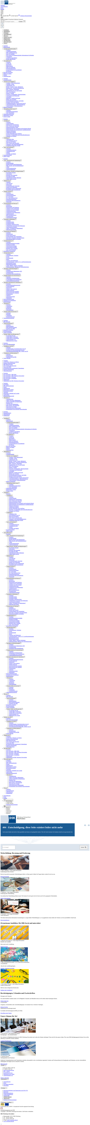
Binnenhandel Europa (11, 263)
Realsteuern (8, 308)
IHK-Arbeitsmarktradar (8, 385)
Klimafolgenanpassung (11, 199)
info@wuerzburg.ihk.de (8, 1070)
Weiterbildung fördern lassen (10, 108)
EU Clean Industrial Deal (11, 198)
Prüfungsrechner (7, 76)
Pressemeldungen (7, 413)
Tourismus (5, 392)
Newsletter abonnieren (8, 1084)
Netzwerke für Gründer (11, 406)
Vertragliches (9, 56)
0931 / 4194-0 (6, 1071)
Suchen (20, 21)
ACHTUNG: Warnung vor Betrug (11, 362)
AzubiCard (8, 63)
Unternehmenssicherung (8, 318)
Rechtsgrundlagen (7, 331)
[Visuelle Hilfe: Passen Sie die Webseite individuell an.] (2, 13)
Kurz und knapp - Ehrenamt (9, 377)
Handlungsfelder (10, 163)
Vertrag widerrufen (5, 1077)
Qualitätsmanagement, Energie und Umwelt (16, 103)
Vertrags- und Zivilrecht (11, 289)
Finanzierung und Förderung (12, 207)
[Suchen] (24, 21)
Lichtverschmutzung (10, 169)
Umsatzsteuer (9, 306)
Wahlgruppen (6, 379)
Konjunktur (6, 384)
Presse (5, 43)
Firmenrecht (9, 287)
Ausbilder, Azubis (10, 84)
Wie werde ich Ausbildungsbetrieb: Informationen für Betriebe (20, 55)
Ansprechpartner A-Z (11, 339)
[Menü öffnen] (2, 23)
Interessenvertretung (8, 323)
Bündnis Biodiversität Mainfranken (14, 164)
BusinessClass (9, 403)
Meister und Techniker (11, 99)
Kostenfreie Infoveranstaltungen (13, 189)
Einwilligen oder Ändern (6, 1013)
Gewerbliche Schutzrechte (9, 251)
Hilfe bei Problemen (10, 67)
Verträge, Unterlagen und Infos (7, 968)
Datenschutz (9, 184)
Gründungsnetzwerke (11, 211)
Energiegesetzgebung (11, 195)
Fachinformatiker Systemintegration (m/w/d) (16, 348)
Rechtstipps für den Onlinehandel (13, 188)
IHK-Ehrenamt (6, 321)
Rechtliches (8, 71)
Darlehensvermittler (10, 244)
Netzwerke (6, 397)
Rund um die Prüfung (11, 141)
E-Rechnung (9, 174)
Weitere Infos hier (4, 1001)
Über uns (6, 35)
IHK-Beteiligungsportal (11, 327)
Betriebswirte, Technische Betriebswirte (15, 88)
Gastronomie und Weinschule (12, 95)
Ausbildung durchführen (11, 57)
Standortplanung (7, 301)
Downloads (6, 1085)
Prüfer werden (6, 156)
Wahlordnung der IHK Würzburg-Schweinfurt (13, 380)
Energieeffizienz (9, 194)
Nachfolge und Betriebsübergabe (10, 268)
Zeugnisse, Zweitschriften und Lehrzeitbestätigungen (18, 135)
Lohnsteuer (8, 307)
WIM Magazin (6, 414)
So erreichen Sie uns (10, 335)
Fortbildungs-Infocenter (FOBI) (13, 145)
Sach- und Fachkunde (8, 147)
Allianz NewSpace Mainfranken (13, 400)
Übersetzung (6, 1098)
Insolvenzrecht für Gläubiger (12, 292)
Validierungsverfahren (11, 132)
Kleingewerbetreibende (8, 369)
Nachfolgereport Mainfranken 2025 (14, 271)
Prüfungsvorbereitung (11, 131)
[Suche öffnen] (3, 21)
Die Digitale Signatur (11, 172)
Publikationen (6, 415)
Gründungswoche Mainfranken (13, 212)
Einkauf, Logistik (10, 93)
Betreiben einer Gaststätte (12, 248)
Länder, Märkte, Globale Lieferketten (14, 265)
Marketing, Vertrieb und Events (13, 98)
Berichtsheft (9, 64)
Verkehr (8, 152)
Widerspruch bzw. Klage (11, 340)
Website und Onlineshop (11, 187)
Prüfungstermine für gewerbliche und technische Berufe (18, 128)
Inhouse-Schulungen (8, 107)
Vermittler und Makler (11, 153)
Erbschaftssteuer (9, 310)
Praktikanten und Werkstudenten (11, 353)
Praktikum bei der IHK (11, 357)
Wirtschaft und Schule (11, 229)
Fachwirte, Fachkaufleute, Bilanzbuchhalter (16, 94)
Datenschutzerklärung (8, 1093)
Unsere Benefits (6, 358)
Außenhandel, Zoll (10, 85)
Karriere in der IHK (7, 37)
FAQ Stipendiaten (10, 112)
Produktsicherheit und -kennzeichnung (12, 275)
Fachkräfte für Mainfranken (9, 219)
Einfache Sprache (7, 1097)
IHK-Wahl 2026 (7, 40)
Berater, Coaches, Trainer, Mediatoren (14, 86)
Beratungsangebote (5, 876)
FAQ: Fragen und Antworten (12, 126)
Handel (5, 387)
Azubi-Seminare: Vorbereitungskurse (14, 106)
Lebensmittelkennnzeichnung (12, 280)
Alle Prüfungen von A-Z (11, 140)
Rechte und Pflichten (10, 59)
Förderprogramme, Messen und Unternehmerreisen (17, 267)
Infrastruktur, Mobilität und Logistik (11, 393)
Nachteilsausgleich (7, 155)
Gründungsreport (10, 213)
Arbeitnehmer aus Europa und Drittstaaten (15, 225)
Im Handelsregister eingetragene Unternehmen (13, 368)
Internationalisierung (8, 252)
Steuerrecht (6, 303)
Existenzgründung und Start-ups (10, 203)
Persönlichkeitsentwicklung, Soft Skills (14, 100)
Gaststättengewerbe (10, 151)
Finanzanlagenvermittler (11, 247)
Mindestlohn (9, 297)
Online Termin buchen (11, 179)
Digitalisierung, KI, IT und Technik (14, 90)
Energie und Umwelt (10, 235)
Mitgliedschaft (7, 38)
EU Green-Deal (9, 196)
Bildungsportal (6, 47)
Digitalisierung (7, 180)
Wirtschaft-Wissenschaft (8, 396)
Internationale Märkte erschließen (13, 239)
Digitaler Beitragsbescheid (9, 363)
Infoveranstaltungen (5, 920)
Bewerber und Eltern (8, 72)
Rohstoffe (8, 314)
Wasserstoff (8, 201)
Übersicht (8, 347)
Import (7, 259)
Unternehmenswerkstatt (11, 217)
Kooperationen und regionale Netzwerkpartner (16, 409)
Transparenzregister (10, 296)
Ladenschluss (6, 394)
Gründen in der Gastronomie (12, 208)
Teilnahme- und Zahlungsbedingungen (14, 144)
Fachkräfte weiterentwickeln (12, 224)
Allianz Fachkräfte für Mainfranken (14, 401)
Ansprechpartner (10, 123)
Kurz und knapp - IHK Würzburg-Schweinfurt (13, 375)
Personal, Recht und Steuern (12, 102)
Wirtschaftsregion (7, 41)
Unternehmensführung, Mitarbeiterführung (15, 104)
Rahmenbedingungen (11, 68)
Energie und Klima (8, 191)
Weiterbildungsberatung (8, 114)
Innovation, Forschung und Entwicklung (15, 237)
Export (7, 256)
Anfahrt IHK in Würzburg (12, 337)
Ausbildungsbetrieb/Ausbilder (10, 48)
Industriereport (6, 388)
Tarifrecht (8, 295)
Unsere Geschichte (7, 332)
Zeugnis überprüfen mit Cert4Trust (14, 133)
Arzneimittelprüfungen (11, 150)
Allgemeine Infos (10, 139)
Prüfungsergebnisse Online (12, 127)
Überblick (5, 45)
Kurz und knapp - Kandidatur (10, 378)
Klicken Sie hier (4, 946)
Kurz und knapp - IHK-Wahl (9, 374)
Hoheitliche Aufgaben (8, 330)
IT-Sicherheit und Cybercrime (12, 186)
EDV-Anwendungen (10, 92)
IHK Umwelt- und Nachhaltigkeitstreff (14, 165)
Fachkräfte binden (10, 223)
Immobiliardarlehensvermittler (12, 243)
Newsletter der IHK (10, 176)
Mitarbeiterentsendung (11, 264)
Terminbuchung (9, 216)
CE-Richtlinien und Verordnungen (13, 279)
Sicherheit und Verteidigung (9, 300)
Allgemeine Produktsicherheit (12, 278)
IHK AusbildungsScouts (11, 52)
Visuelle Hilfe (6, 1095)
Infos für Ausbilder (10, 54)
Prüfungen (6, 33)
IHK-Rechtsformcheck (11, 215)
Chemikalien (9, 315)
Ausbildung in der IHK (8, 346)
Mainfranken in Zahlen (8, 389)
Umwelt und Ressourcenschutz (10, 311)
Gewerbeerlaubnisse (8, 240)
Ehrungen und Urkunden (11, 175)
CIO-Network (9, 183)
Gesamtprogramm (7, 80)
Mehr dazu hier (4, 1063)
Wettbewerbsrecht (10, 290)
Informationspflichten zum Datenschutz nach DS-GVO (15, 1090)
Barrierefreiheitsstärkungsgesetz (13, 285)
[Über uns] (2, 1109)
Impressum (5, 1091)
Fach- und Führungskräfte (9, 344)
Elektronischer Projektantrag (12, 124)
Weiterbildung (6, 31)
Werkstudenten (9, 355)
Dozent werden (6, 116)
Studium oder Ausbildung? (6, 990)
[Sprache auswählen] (2, 17)
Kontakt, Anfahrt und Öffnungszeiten (11, 334)
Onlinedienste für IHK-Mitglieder (13, 177)
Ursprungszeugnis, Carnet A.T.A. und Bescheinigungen (18, 261)
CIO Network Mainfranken (12, 404)
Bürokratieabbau (10, 326)
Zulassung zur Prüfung (11, 136)
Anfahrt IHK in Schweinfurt (12, 338)
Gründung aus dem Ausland (12, 210)
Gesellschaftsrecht (10, 286)
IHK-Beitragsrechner (8, 364)
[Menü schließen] (2, 26)
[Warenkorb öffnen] (2, 11)
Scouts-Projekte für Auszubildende (14, 69)
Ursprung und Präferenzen (12, 260)
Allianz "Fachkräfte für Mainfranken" (14, 228)
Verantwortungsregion (11, 168)
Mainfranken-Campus (8, 115)
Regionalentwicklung (8, 391)
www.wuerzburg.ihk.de (8, 1121)
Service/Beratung (7, 34)
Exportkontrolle (9, 258)
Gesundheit (8, 97)
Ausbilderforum (9, 399)
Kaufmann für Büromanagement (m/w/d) (15, 350)
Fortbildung (6, 137)
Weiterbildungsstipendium (12, 111)
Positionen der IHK (10, 328)
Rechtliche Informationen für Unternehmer (12, 282)
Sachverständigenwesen (8, 299)
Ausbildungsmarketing (11, 51)
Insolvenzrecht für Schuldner (12, 291)
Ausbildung (6, 30)
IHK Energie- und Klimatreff (12, 405)
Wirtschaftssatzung (7, 370)
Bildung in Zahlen (7, 73)
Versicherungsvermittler (11, 246)
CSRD (7, 167)
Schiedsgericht (9, 294)
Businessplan (9, 206)
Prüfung (5, 75)
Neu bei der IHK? (7, 367)
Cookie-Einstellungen (8, 1094)
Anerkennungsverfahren (11, 227)
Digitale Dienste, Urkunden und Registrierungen (13, 171)
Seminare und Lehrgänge (9, 81)
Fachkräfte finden (10, 222)
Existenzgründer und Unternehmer (14, 236)
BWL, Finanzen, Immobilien (12, 89)
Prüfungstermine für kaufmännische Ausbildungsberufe (18, 129)
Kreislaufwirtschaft (10, 316)
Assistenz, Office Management (13, 83)
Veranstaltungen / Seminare (12, 255)
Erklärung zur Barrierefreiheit (9, 1099)
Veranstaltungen (6, 1081)
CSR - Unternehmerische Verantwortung (12, 160)
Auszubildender (7, 60)
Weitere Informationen (5, 898)
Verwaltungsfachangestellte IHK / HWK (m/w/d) (17, 351)
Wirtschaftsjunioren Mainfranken (13, 408)
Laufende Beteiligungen (6, 1040)
